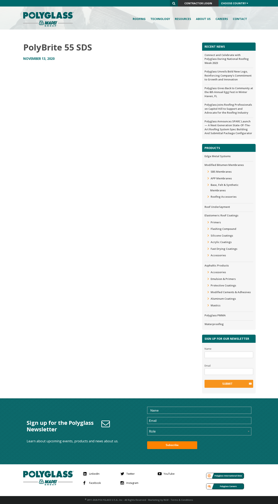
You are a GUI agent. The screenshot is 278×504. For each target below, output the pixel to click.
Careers (222, 19)
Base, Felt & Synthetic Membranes (224, 187)
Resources (183, 19)
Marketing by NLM (158, 499)
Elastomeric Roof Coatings (221, 215)
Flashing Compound (223, 229)
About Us (203, 19)
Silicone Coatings (222, 235)
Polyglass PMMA (215, 315)
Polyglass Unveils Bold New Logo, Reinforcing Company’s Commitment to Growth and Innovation (228, 75)
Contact (240, 19)
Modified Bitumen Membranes (224, 165)
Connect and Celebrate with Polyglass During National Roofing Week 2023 (227, 59)
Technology (160, 19)
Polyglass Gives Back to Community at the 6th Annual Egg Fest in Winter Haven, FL (229, 92)
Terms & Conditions (182, 499)
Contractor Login (198, 3)
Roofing (139, 19)
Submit (227, 383)
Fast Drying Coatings (224, 249)
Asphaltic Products (217, 265)
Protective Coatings (223, 285)
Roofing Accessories (223, 196)
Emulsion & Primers (223, 279)
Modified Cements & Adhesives (231, 292)
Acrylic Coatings (221, 242)
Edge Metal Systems (218, 156)
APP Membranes (221, 178)
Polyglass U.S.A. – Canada (49, 19)
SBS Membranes (221, 171)
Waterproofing (214, 324)
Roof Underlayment (217, 207)
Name (208, 349)
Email (208, 365)
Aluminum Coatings (223, 298)
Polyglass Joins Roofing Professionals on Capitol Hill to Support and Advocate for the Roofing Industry (228, 108)
